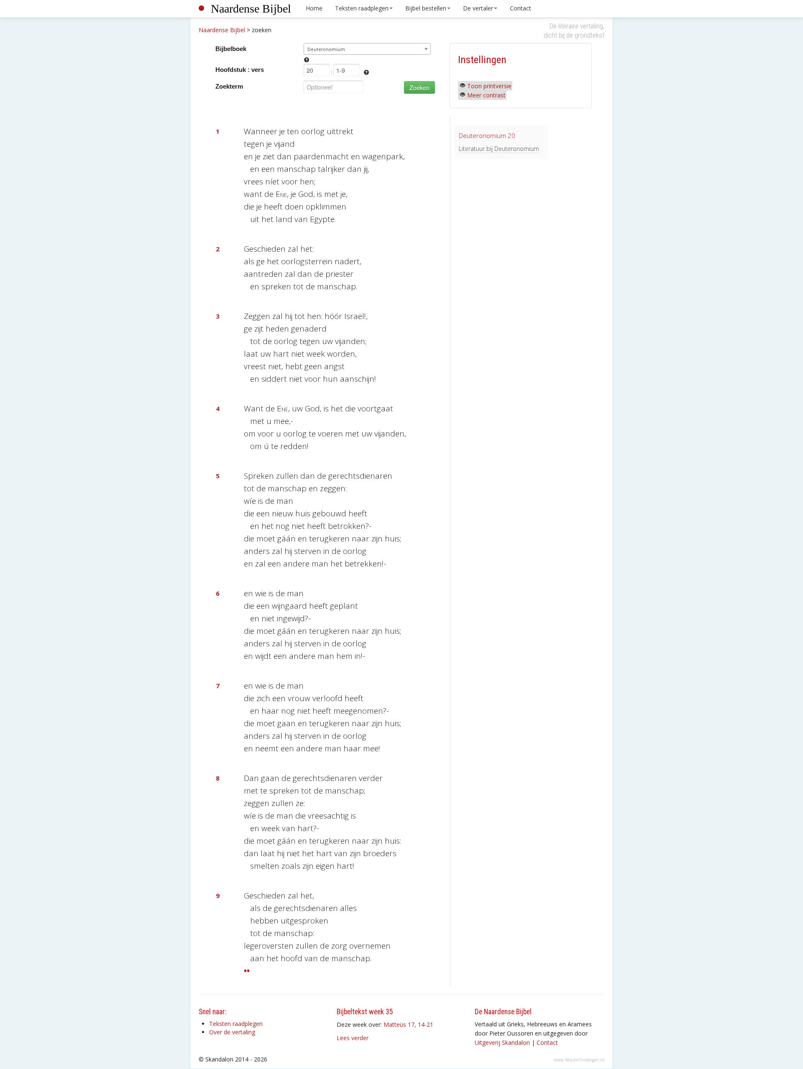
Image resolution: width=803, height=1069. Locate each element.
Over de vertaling (232, 1032)
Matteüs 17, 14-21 (408, 1024)
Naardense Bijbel (251, 8)
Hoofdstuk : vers (239, 69)
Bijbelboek (230, 48)
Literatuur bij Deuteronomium (499, 149)
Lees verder (352, 1038)
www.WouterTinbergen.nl (579, 1060)
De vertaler (478, 8)
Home (314, 8)
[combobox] (367, 49)
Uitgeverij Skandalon (502, 1042)
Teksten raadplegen (362, 8)
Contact (520, 8)
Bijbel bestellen (425, 8)
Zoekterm (229, 86)
